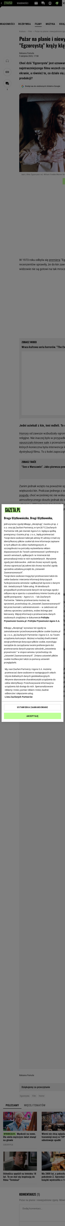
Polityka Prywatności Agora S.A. (44, 621)
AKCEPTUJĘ (32, 716)
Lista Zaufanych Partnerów (18, 697)
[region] (32, 613)
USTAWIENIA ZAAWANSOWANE (32, 707)
